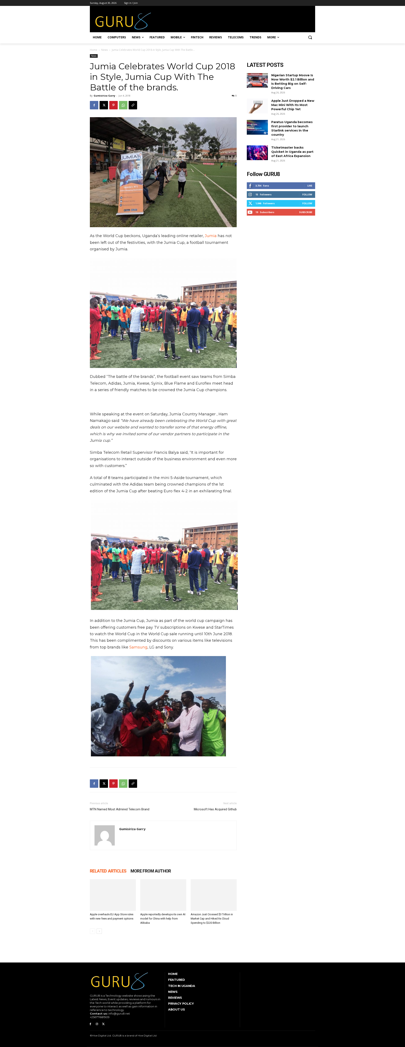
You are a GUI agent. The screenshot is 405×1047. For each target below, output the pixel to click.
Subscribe (305, 212)
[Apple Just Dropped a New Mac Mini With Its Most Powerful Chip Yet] (257, 106)
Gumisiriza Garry (104, 95)
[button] (310, 37)
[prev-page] (92, 931)
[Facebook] (94, 105)
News (104, 50)
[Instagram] (97, 1024)
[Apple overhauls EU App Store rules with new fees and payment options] (113, 895)
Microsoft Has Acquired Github (215, 809)
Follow (307, 194)
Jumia (211, 236)
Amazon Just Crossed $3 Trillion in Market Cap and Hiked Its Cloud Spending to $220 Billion (212, 918)
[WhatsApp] (123, 105)
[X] (104, 105)
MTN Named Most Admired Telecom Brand (119, 809)
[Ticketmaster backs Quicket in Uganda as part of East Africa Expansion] (257, 152)
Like (309, 185)
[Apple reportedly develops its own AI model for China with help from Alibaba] (163, 895)
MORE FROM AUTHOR (151, 871)
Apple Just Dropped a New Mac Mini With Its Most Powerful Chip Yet (292, 105)
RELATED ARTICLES (108, 871)
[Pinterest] (113, 105)
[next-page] (99, 931)
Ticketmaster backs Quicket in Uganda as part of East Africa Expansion (292, 152)
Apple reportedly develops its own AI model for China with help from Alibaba (162, 918)
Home (93, 50)
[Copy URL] (133, 105)
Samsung (138, 647)
